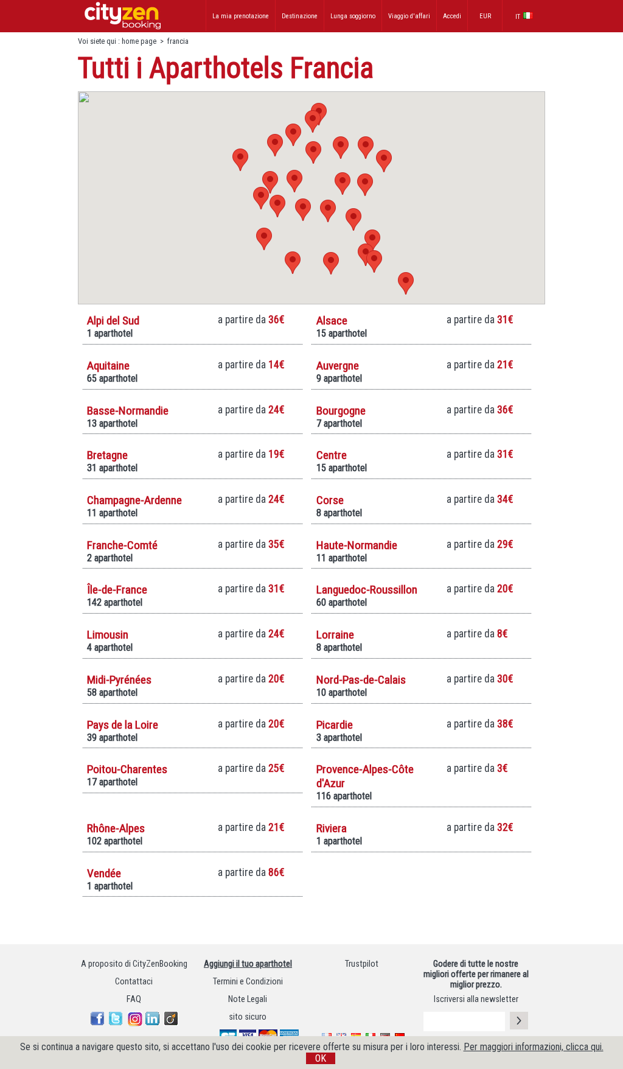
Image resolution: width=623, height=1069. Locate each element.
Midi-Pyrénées (119, 680)
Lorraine (335, 635)
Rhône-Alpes (116, 828)
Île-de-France (117, 590)
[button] (384, 161)
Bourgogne (341, 411)
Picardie (334, 725)
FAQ (134, 999)
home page (139, 41)
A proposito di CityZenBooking (134, 964)
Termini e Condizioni (248, 981)
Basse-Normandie (128, 411)
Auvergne (337, 366)
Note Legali (247, 999)
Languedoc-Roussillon (366, 590)
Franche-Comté (122, 545)
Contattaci (134, 981)
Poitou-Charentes (127, 769)
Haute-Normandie (356, 545)
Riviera (331, 828)
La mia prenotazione (240, 16)
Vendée (104, 873)
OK (320, 1058)
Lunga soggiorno (352, 16)
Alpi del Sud (113, 321)
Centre (331, 455)
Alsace (331, 321)
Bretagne (107, 455)
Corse (330, 500)
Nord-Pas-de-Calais (361, 680)
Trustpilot (361, 964)
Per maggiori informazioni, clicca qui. (534, 1047)
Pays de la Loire (122, 725)
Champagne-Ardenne (134, 500)
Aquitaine (108, 366)
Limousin (107, 635)
